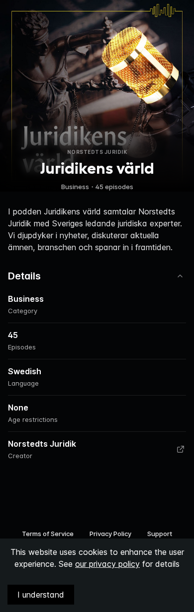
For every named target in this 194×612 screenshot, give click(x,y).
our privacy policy (107, 564)
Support (159, 534)
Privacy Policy (110, 534)
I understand (40, 595)
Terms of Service (48, 534)
